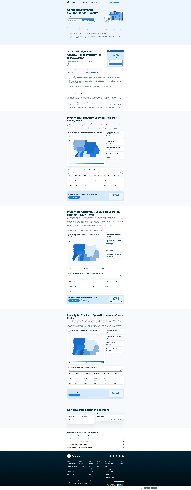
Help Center (121, 463)
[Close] (189, 488)
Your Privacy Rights (140, 488)
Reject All (147, 488)
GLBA (78, 483)
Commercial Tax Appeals (72, 466)
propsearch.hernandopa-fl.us (116, 419)
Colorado (91, 464)
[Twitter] (120, 456)
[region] (95, 488)
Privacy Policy (69, 483)
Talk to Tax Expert (70, 474)
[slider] (69, 64)
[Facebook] (110, 456)
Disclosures (85, 483)
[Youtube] (123, 456)
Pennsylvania (91, 472)
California (91, 463)
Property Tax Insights (109, 469)
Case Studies (107, 468)
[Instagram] (116, 456)
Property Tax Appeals (71, 463)
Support (120, 461)
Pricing (97, 464)
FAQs (120, 464)
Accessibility (81, 483)
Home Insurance (70, 471)
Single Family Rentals (83, 464)
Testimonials (107, 472)
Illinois (90, 469)
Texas (90, 474)
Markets (81, 461)
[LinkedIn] (113, 456)
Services (69, 461)
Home (68, 6)
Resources (107, 461)
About (97, 463)
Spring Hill (91, 6)
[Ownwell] (71, 2)
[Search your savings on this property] (121, 172)
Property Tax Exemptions (72, 464)
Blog (106, 466)
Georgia (90, 468)
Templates (107, 474)
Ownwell (72, 133)
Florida (79, 6)
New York (91, 471)
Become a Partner (99, 468)
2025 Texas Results (109, 463)
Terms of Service (74, 483)
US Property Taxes (74, 6)
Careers (97, 466)
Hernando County (85, 6)
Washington (91, 476)
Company (98, 461)
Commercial (81, 466)
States (90, 461)
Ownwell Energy (70, 469)
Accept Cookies (154, 488)
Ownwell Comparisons (109, 464)
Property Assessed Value (72, 61)
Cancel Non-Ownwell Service (111, 477)
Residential (81, 463)
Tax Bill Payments (70, 468)
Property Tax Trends (109, 471)
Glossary (107, 476)
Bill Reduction (70, 472)
